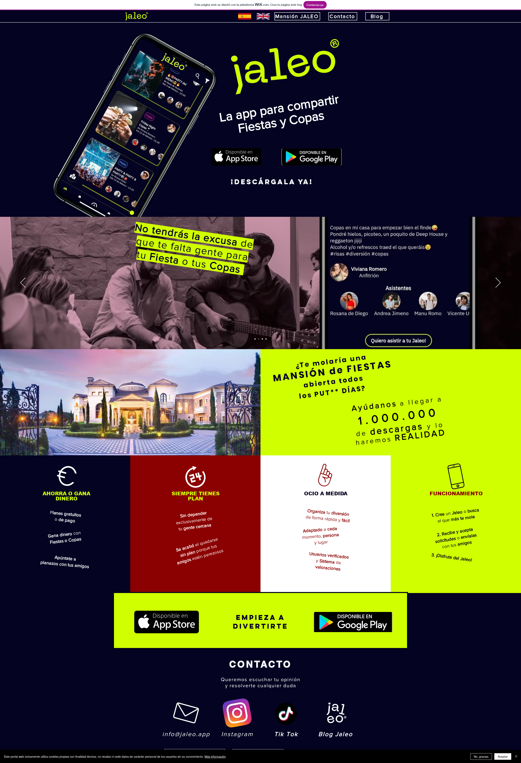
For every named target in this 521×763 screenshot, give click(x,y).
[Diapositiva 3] (266, 339)
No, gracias (481, 756)
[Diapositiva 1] (258, 339)
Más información (215, 756)
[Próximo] (498, 283)
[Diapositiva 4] (255, 339)
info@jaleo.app (186, 734)
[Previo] (22, 283)
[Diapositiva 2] (262, 339)
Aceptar (503, 756)
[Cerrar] (516, 756)
